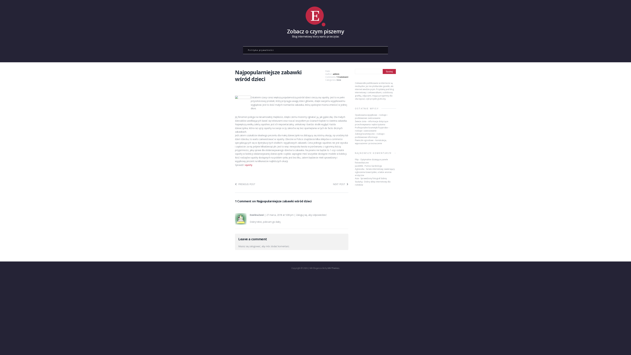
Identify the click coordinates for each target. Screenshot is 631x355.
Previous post (246, 184)
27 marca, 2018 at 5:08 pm (280, 214)
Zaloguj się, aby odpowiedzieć (311, 214)
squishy (248, 164)
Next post (339, 184)
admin (336, 74)
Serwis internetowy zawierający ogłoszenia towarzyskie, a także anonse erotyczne (375, 172)
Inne (339, 80)
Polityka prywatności (261, 50)
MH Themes (333, 268)
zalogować (254, 246)
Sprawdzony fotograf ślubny (374, 178)
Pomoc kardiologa (373, 166)
